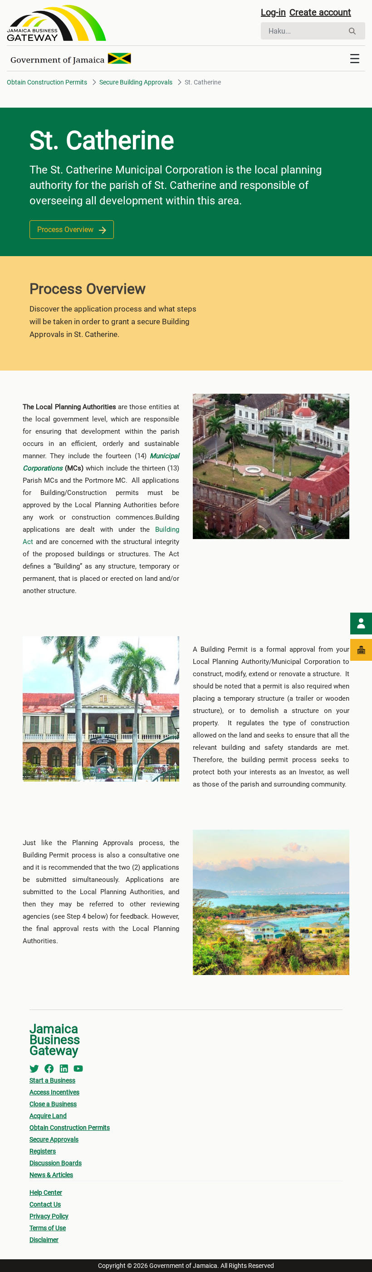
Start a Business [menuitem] (52, 1080)
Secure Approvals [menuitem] (53, 1139)
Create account (320, 12)
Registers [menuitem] (42, 1151)
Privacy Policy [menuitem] (49, 1216)
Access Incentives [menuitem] (54, 1092)
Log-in (273, 12)
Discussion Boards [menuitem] (55, 1163)
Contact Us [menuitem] (45, 1204)
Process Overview (66, 229)
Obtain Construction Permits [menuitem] (69, 1127)
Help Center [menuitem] (45, 1192)
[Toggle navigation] (354, 58)
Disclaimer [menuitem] (44, 1239)
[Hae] (352, 31)
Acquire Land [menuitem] (48, 1115)
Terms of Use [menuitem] (47, 1228)
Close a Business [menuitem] (53, 1104)
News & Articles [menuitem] (51, 1174)
